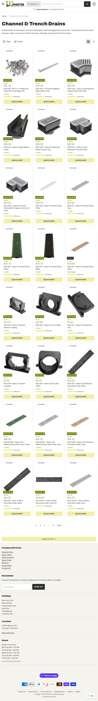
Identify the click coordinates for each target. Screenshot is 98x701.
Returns (70, 692)
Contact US (6, 568)
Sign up (38, 587)
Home (4, 16)
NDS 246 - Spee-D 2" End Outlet (48, 325)
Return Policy (7, 560)
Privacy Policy (7, 555)
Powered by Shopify (49, 697)
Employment (6, 565)
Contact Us (22, 692)
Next (59, 525)
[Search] (87, 4)
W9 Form (5, 563)
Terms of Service (8, 557)
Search (77, 692)
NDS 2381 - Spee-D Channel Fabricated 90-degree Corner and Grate (17, 208)
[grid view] (88, 41)
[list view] (93, 41)
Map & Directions (8, 633)
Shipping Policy (7, 552)
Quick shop (17, 102)
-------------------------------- (11, 661)
